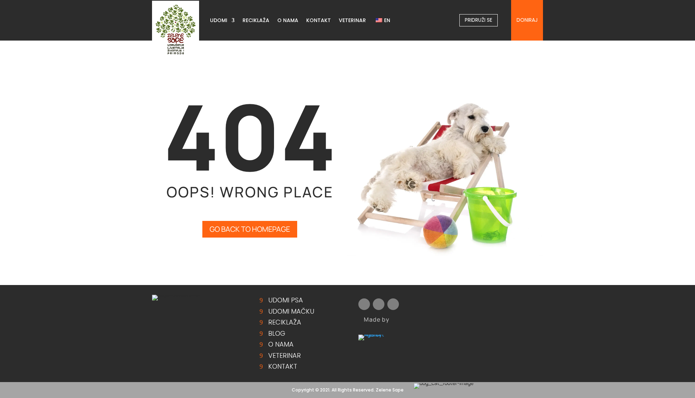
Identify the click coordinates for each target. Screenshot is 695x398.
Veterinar (284, 355)
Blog (276, 333)
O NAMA (287, 21)
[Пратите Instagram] (667, 50)
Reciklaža (284, 322)
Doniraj (527, 20)
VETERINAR (352, 21)
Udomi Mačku (291, 311)
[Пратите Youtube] (682, 50)
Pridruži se (478, 20)
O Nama (281, 344)
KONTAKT (318, 21)
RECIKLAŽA (256, 21)
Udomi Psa (285, 300)
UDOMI (218, 21)
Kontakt (282, 366)
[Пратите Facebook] (653, 50)
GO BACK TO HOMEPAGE (250, 229)
